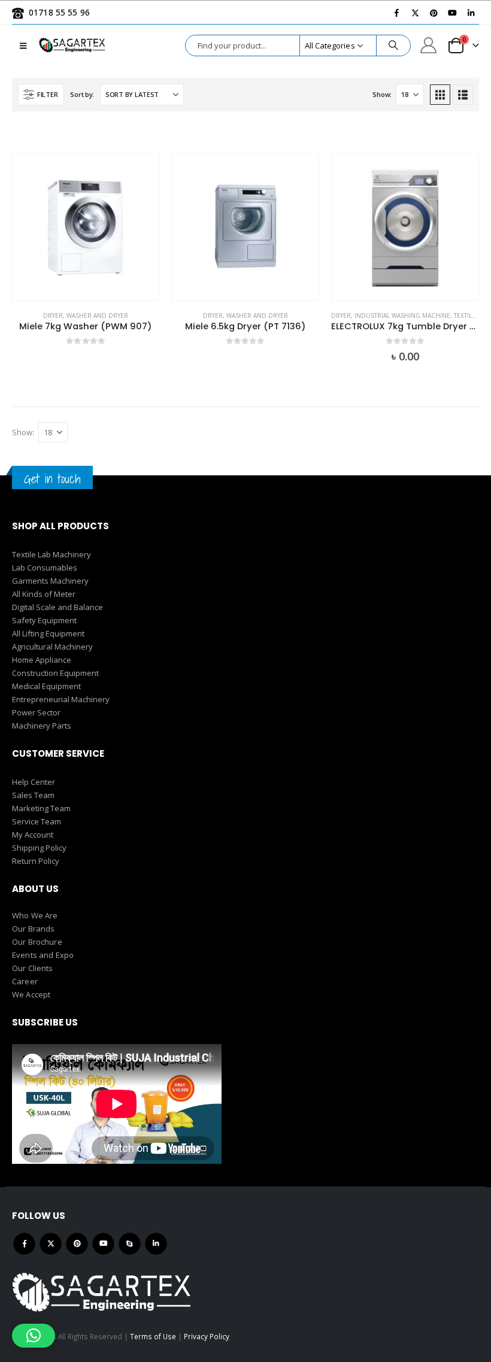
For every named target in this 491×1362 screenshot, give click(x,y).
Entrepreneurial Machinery (61, 699)
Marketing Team (41, 808)
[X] (415, 12)
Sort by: (82, 94)
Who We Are (34, 915)
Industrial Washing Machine (402, 315)
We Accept (31, 994)
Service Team (36, 821)
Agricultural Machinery (52, 646)
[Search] (393, 45)
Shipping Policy (39, 847)
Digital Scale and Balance (57, 607)
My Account (32, 834)
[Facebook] (396, 12)
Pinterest (77, 1244)
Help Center (33, 781)
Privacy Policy (206, 1336)
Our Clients (32, 968)
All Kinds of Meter (43, 594)
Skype (130, 1244)
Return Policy (35, 861)
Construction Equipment (55, 673)
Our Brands (33, 928)
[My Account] (428, 45)
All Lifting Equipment (48, 633)
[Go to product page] (86, 227)
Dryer (53, 315)
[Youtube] (452, 12)
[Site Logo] (72, 45)
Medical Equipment (46, 686)
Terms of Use (153, 1336)
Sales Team (33, 795)
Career (25, 981)
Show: (382, 94)
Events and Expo (43, 955)
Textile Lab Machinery (51, 554)
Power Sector (36, 712)
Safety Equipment (44, 620)
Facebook (24, 1244)
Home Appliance (41, 659)
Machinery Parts (41, 725)
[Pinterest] (433, 12)
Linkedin (156, 1244)
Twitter (51, 1244)
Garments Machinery (50, 580)
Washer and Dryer (97, 315)
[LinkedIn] (470, 12)
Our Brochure (37, 941)
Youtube (103, 1244)
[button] (23, 45)
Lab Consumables (44, 567)
